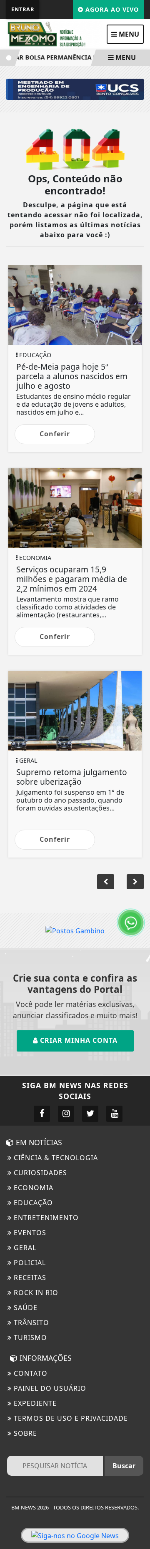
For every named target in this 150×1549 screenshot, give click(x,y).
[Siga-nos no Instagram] (66, 1114)
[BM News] (54, 33)
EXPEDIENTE (34, 1403)
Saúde (25, 1307)
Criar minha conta (78, 1040)
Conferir (55, 433)
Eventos (29, 1232)
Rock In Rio (35, 1292)
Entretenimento (45, 1217)
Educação (32, 1202)
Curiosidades (39, 1172)
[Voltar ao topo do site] (137, 852)
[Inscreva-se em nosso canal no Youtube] (114, 1114)
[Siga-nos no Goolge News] (75, 1535)
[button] (135, 881)
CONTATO (30, 1373)
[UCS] (75, 88)
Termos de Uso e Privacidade (70, 1418)
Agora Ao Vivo (111, 9)
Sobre (24, 1433)
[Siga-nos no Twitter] (90, 1114)
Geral (24, 1247)
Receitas (29, 1277)
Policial (29, 1262)
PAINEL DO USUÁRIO (49, 1388)
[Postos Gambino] (75, 930)
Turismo (29, 1337)
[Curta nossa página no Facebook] (42, 1114)
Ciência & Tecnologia (55, 1157)
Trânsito (30, 1322)
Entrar (22, 9)
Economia (32, 1187)
